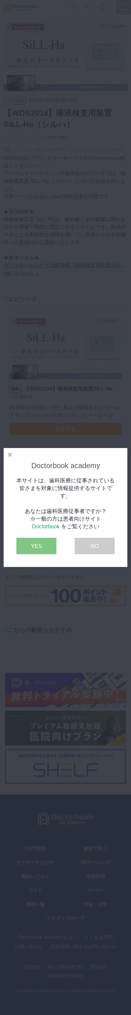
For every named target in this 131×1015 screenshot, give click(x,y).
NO (95, 546)
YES (36, 546)
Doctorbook (46, 526)
